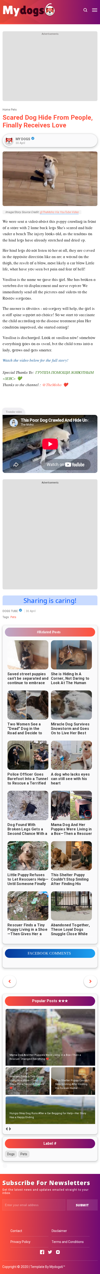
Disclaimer (59, 1231)
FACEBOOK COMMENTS (49, 953)
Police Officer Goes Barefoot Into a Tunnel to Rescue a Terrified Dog (27, 781)
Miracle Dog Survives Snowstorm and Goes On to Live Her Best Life (70, 731)
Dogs (11, 1154)
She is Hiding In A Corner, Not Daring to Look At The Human (70, 678)
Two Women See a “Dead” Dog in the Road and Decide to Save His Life (24, 731)
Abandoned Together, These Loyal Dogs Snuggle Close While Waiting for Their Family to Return (70, 934)
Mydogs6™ (57, 1267)
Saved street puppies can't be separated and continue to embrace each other (27, 681)
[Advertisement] (50, 68)
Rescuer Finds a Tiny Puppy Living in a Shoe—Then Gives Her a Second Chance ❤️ (27, 932)
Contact (16, 1231)
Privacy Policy (20, 1242)
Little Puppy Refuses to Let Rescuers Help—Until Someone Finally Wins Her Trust (27, 881)
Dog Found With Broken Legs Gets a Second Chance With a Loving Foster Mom (27, 831)
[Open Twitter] (50, 1252)
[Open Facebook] (42, 1252)
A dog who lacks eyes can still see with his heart (70, 778)
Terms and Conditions (68, 1242)
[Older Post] (9, 981)
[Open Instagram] (58, 1252)
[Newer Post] (90, 981)
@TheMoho (52, 384)
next (10, 1129)
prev (6, 1129)
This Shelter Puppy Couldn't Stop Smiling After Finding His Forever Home (70, 881)
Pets (13, 617)
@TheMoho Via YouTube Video (59, 212)
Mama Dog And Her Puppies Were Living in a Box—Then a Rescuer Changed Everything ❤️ (71, 833)
